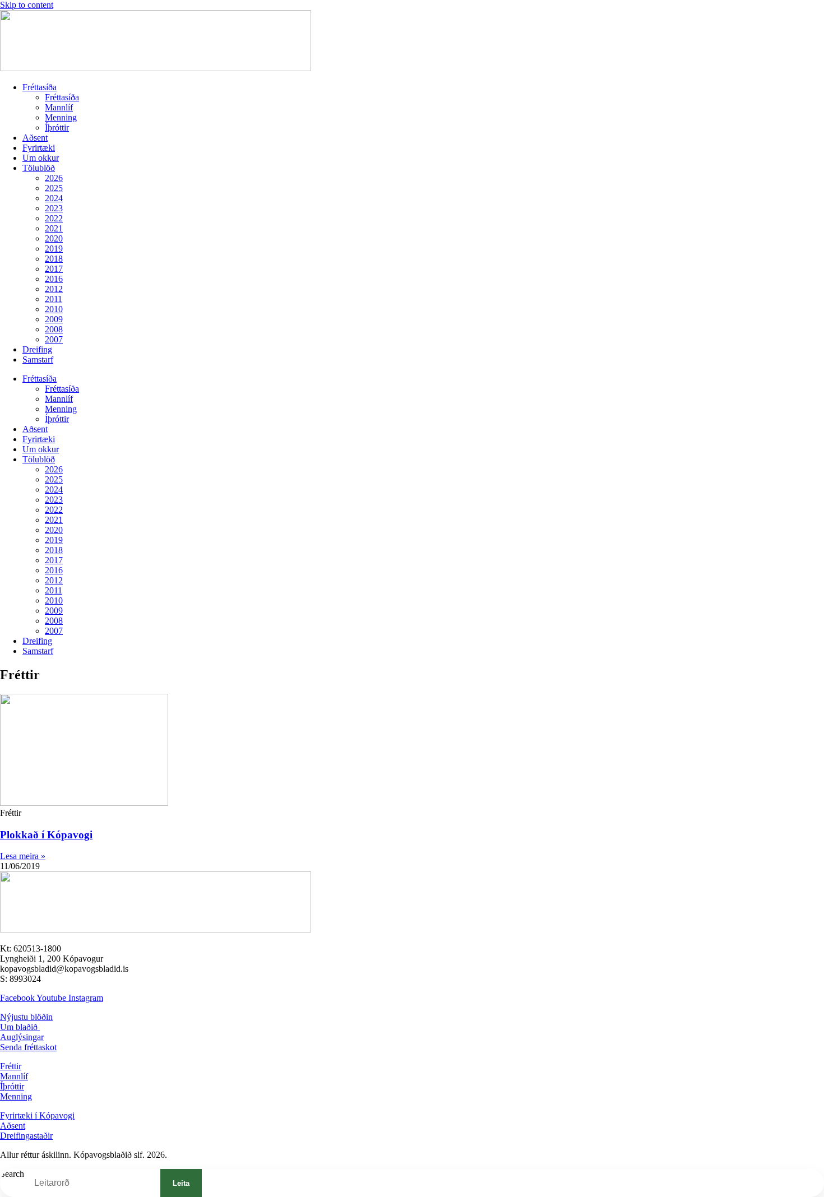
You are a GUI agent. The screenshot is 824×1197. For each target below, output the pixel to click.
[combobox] (92, 1183)
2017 (54, 268)
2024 (54, 198)
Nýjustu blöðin (26, 1017)
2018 (54, 258)
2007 (54, 339)
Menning (61, 117)
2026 (54, 178)
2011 (53, 299)
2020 (54, 238)
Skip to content (26, 5)
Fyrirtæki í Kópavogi (37, 1115)
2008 (54, 329)
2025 (54, 188)
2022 (54, 218)
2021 (54, 228)
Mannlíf (59, 107)
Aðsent (35, 137)
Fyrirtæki (38, 147)
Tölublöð (38, 168)
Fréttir (10, 1066)
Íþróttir (57, 127)
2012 (54, 289)
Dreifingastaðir (26, 1135)
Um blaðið (20, 1027)
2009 (54, 319)
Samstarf (37, 359)
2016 (54, 279)
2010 (54, 309)
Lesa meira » (22, 856)
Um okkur (40, 158)
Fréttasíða (39, 87)
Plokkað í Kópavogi (46, 835)
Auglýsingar (22, 1037)
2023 (54, 208)
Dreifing (37, 349)
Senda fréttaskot (28, 1047)
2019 (54, 248)
